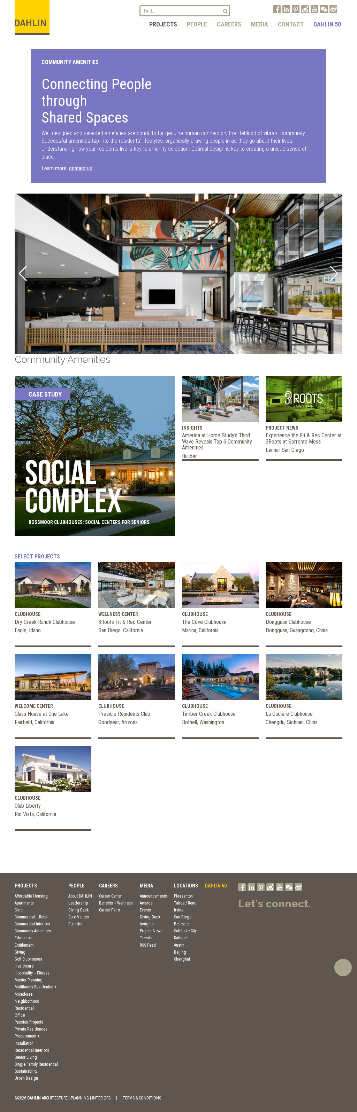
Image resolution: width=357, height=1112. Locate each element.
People (197, 24)
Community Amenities (33, 931)
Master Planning (29, 980)
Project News (151, 931)
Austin (179, 945)
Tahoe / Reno (185, 903)
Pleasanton (183, 896)
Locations (186, 885)
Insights (147, 924)
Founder (75, 924)
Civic (19, 910)
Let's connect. (274, 904)
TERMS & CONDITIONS (142, 1098)
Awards (146, 903)
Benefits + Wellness (116, 903)
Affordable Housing (31, 896)
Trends (146, 937)
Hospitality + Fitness (32, 973)
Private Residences (31, 1029)
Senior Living (26, 1057)
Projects (163, 24)
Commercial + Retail (31, 917)
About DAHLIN (80, 896)
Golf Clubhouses (28, 959)
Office (20, 1015)
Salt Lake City (185, 931)
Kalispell (181, 937)
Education (23, 937)
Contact (291, 24)
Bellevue (181, 924)
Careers (229, 24)
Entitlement (24, 945)
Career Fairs (109, 910)
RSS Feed (148, 945)
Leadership (78, 903)
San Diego (182, 917)
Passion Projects (29, 1022)
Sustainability (26, 1071)
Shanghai (182, 959)
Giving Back (78, 910)
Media (259, 24)
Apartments (24, 903)
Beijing (180, 952)
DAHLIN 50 (327, 24)
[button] (23, 273)
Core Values (78, 917)
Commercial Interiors (32, 924)
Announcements (153, 896)
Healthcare (24, 966)
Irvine (178, 910)
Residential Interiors (32, 1050)
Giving (20, 952)
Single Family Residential (36, 1064)
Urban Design (26, 1078)
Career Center (110, 896)
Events (145, 910)
